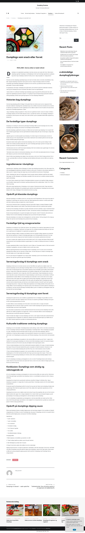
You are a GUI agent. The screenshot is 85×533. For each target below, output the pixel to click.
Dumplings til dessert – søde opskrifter (17, 485)
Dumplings (50, 13)
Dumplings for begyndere (41, 13)
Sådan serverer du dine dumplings (33, 520)
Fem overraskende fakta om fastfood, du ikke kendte (69, 62)
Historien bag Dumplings (30, 13)
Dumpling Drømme (42, 5)
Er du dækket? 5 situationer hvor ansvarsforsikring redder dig (66, 65)
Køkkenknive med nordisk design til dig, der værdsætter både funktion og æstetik (68, 52)
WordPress (48, 528)
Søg (60, 38)
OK (74, 529)
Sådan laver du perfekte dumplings (12, 521)
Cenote (33, 528)
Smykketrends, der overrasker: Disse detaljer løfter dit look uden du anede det (69, 55)
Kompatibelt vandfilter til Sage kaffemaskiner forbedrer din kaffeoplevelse (69, 59)
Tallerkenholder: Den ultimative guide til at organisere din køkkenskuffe (42, 486)
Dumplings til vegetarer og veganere (50, 521)
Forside (22, 13)
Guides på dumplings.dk (59, 13)
